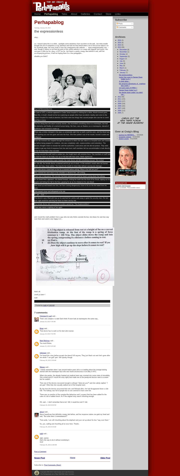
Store (108, 14)
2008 (120, 106)
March (122, 68)
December (123, 49)
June (122, 63)
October (123, 54)
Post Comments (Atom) (52, 465)
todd (41, 434)
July (121, 61)
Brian (41, 328)
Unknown (43, 353)
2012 (120, 97)
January (123, 72)
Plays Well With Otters (36, 472)
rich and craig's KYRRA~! (128, 88)
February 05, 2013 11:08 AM (48, 445)
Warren (42, 367)
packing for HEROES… (127, 135)
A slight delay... (124, 81)
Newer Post (39, 458)
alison (42, 412)
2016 (120, 40)
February (123, 70)
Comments (122, 27)
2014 (120, 45)
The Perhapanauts (50, 6)
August (122, 59)
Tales (64, 14)
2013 (120, 47)
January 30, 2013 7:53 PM (47, 334)
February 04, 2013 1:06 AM (48, 360)
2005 (120, 113)
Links (118, 14)
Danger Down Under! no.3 (128, 90)
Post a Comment (40, 452)
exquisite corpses (125, 137)
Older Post (105, 458)
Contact (98, 14)
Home (37, 14)
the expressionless (125, 75)
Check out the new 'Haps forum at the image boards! (130, 120)
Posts (120, 24)
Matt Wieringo (45, 341)
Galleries (85, 14)
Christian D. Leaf (46, 316)
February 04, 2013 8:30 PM (48, 405)
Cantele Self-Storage (123, 186)
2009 (120, 104)
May (121, 66)
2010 (120, 101)
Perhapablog (51, 14)
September (124, 56)
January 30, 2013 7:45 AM (47, 321)
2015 (120, 43)
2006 (120, 111)
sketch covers (124, 139)
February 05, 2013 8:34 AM (48, 427)
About (74, 14)
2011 (120, 99)
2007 (120, 108)
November (123, 52)
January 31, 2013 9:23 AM (47, 346)
